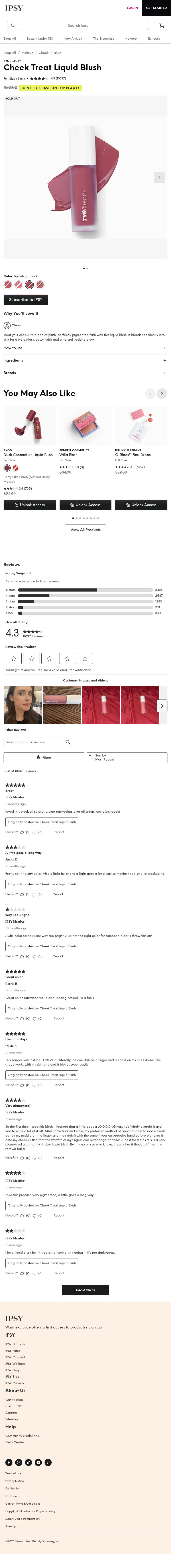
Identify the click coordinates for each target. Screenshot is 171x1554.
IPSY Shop (12, 1370)
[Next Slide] (159, 177)
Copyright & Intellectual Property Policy (30, 1511)
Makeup (131, 39)
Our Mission (14, 1400)
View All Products (86, 530)
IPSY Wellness (15, 1364)
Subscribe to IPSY (25, 299)
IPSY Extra (12, 1351)
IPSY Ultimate (15, 1344)
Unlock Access (32, 505)
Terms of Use (13, 1473)
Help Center (14, 1442)
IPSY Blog (12, 1377)
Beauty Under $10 (40, 39)
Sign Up (95, 1327)
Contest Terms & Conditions (22, 1503)
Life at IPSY (13, 1406)
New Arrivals (73, 39)
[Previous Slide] (150, 393)
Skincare (153, 39)
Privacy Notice (14, 1481)
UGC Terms (12, 1496)
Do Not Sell (12, 1488)
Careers (11, 1413)
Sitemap (11, 1419)
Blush (57, 53)
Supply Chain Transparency (22, 1518)
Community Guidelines (22, 1436)
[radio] (8, 284)
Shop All (10, 39)
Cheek (44, 53)
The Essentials (103, 39)
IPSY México (14, 1383)
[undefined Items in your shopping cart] (161, 25)
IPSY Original (15, 1357)
